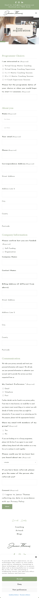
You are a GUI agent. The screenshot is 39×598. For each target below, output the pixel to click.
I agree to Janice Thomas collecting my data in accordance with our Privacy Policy (18, 498)
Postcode (6, 226)
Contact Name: (9, 270)
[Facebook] (16, 2)
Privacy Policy (25, 594)
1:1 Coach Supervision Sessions (17, 80)
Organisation (10, 252)
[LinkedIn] (22, 2)
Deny (19, 584)
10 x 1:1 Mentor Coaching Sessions (19, 76)
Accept (19, 579)
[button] (36, 557)
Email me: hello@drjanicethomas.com (19, 5)
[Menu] (35, 13)
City (3, 201)
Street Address (8, 176)
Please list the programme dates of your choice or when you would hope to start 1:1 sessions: (19, 88)
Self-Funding (10, 248)
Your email (11, 137)
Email (7, 388)
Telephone (9, 392)
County (5, 214)
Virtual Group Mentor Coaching (18, 66)
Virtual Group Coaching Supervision (20, 69)
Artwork (19, 531)
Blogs (19, 534)
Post (6, 395)
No (6, 434)
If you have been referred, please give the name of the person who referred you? (18, 473)
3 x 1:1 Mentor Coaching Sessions (19, 73)
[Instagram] (19, 2)
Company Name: (10, 257)
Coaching (19, 527)
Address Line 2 (8, 189)
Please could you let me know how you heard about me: (18, 455)
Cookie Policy (14, 594)
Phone (9, 150)
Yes (6, 430)
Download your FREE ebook (19, 7)
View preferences (19, 590)
